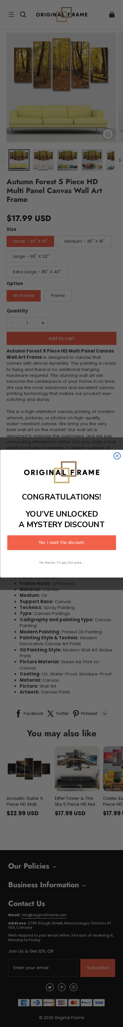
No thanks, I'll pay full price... (61, 562)
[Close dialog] (117, 455)
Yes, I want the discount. (61, 543)
